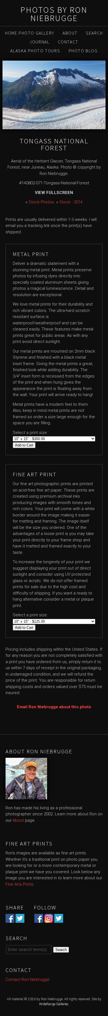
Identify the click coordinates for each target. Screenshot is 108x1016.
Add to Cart (24, 445)
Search (94, 33)
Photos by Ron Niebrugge (54, 13)
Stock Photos (41, 202)
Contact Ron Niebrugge (28, 979)
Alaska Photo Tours (35, 50)
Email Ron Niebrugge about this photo (54, 706)
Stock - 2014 (71, 202)
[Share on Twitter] (20, 919)
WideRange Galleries (53, 1004)
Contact (68, 42)
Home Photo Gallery (29, 33)
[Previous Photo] (1, 94)
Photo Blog (83, 50)
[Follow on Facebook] (38, 919)
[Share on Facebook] (10, 919)
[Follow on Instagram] (48, 919)
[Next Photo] (107, 94)
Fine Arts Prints (20, 884)
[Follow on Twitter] (58, 919)
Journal (39, 42)
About (70, 33)
